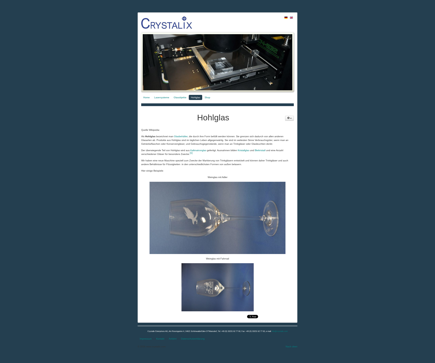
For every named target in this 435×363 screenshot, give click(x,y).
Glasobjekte (180, 97)
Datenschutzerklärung (193, 338)
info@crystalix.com (280, 331)
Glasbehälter (181, 136)
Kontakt (160, 338)
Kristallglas (243, 150)
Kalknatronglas (198, 150)
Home (146, 97)
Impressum (146, 338)
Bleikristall (260, 150)
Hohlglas (195, 97)
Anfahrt (173, 338)
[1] (191, 152)
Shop (207, 97)
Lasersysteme (161, 97)
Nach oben (291, 346)
